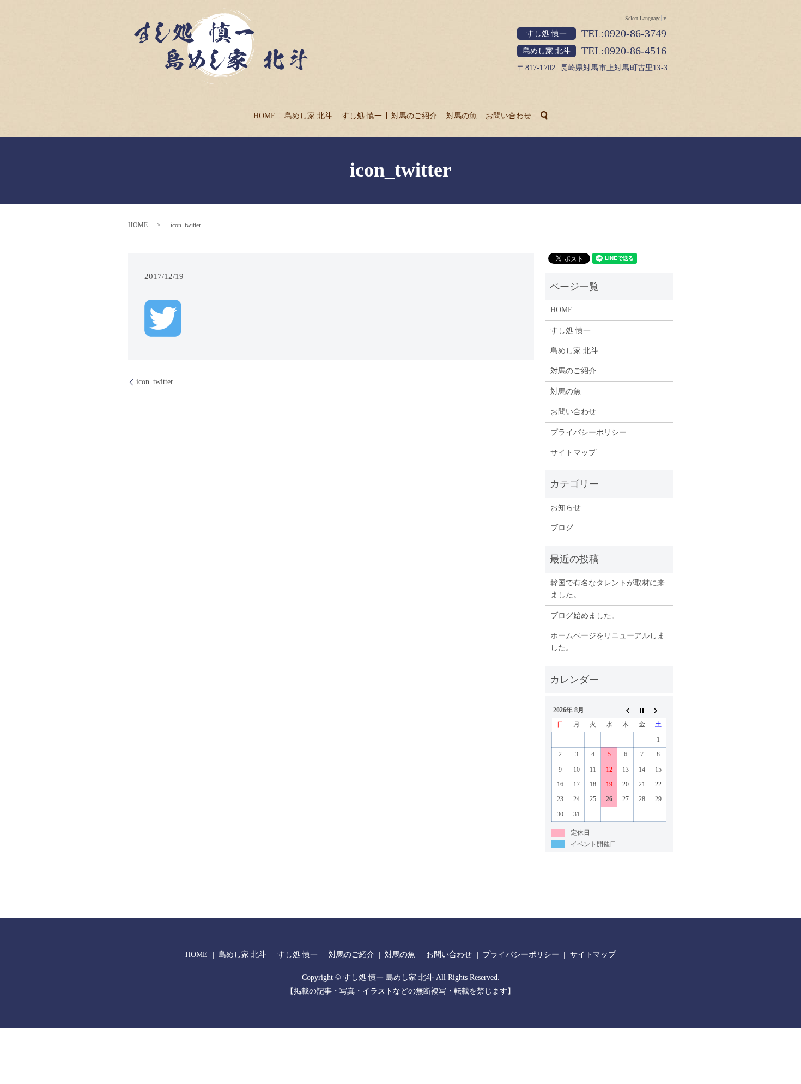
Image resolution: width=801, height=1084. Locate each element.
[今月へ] (642, 710)
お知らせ (565, 508)
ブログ (561, 528)
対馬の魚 (461, 116)
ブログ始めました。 (584, 615)
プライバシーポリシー (588, 432)
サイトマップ (573, 453)
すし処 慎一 (362, 116)
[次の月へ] (658, 710)
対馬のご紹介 (414, 116)
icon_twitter (154, 382)
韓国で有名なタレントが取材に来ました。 (607, 589)
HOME (264, 116)
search (544, 115)
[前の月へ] (625, 710)
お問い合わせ (508, 116)
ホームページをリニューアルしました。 (607, 642)
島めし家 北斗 (308, 116)
